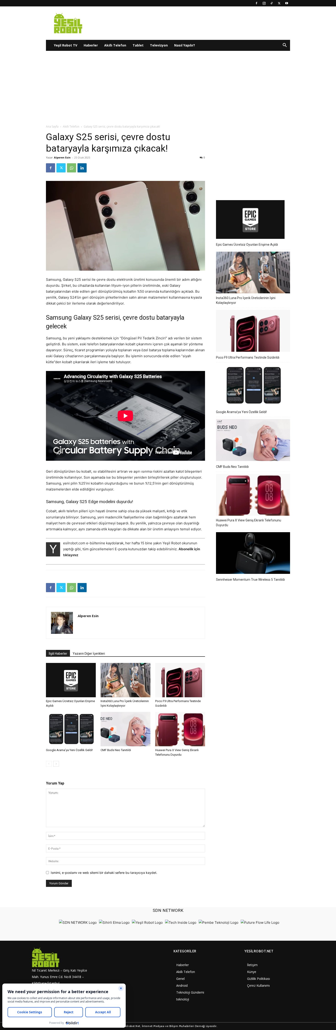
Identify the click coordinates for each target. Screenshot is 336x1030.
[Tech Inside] (180, 922)
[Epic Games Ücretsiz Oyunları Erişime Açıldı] (71, 680)
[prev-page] (49, 764)
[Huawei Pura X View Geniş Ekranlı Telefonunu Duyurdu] (180, 729)
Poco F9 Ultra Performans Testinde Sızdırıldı (247, 357)
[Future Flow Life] (260, 922)
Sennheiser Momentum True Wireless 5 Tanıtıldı (250, 579)
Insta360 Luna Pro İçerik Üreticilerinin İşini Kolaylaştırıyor (245, 300)
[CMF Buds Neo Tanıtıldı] (125, 729)
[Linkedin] (82, 167)
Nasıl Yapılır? (184, 45)
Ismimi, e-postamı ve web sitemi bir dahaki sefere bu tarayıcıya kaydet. (104, 873)
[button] (284, 46)
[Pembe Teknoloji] (218, 922)
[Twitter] (279, 3)
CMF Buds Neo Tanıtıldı (116, 750)
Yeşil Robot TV (65, 45)
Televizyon (159, 45)
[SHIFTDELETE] (78, 922)
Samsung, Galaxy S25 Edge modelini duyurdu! (89, 501)
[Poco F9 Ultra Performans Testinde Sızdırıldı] (180, 680)
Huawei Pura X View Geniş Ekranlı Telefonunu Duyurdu (248, 522)
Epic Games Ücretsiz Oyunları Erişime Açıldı (247, 244)
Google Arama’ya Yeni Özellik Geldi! (69, 750)
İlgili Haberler (58, 653)
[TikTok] (271, 3)
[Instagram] (264, 3)
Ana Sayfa (52, 126)
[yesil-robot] (62, 957)
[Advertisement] (168, 90)
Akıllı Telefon (115, 45)
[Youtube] (286, 3)
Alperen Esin (62, 157)
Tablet (138, 45)
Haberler (91, 45)
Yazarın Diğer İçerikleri (89, 653)
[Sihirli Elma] (114, 922)
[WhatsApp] (71, 167)
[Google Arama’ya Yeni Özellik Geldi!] (71, 729)
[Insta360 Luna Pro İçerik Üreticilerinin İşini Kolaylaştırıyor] (125, 680)
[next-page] (56, 764)
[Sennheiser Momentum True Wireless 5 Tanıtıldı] (253, 553)
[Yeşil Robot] (147, 922)
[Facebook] (256, 3)
